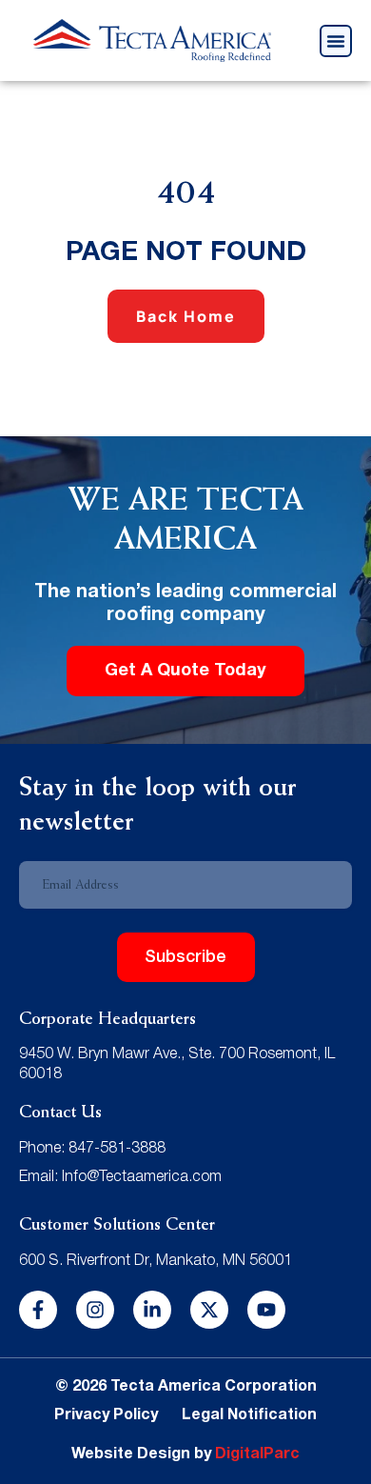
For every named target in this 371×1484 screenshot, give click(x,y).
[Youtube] (266, 1310)
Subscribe (185, 957)
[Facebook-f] (38, 1310)
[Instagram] (95, 1310)
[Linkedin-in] (152, 1310)
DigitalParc (257, 1454)
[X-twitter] (209, 1310)
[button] (336, 41)
